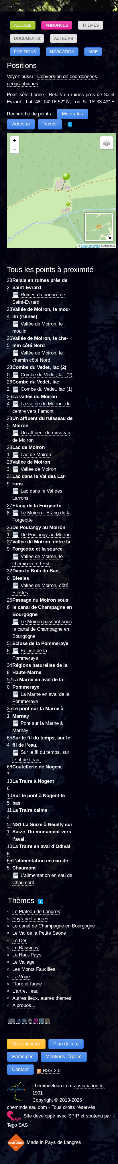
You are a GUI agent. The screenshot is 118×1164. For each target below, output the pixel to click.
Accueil (22, 25)
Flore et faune (27, 984)
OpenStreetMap (90, 246)
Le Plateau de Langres (36, 911)
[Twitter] (41, 1021)
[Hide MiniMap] (109, 237)
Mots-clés (72, 114)
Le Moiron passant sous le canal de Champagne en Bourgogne (42, 629)
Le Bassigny (25, 947)
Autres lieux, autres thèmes (41, 998)
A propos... (24, 1005)
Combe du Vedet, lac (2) (46, 374)
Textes (50, 124)
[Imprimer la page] (30, 1021)
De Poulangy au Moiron (45, 534)
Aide (93, 51)
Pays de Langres (30, 918)
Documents (27, 38)
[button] (61, 181)
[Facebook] (18, 1021)
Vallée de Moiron (38, 469)
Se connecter (26, 1044)
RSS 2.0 (50, 1070)
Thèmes (90, 25)
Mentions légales (64, 1056)
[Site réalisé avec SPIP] (14, 1116)
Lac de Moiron (36, 454)
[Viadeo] (47, 1021)
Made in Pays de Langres (53, 1142)
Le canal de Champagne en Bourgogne (53, 926)
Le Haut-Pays (27, 955)
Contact (20, 1069)
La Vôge (21, 976)
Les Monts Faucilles (33, 969)
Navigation (62, 51)
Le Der (19, 940)
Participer (22, 1056)
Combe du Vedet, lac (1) (46, 389)
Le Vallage (23, 962)
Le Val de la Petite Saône (39, 933)
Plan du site (65, 1044)
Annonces (57, 25)
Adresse (21, 124)
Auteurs (63, 38)
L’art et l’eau (25, 991)
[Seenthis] (36, 1021)
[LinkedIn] (24, 1021)
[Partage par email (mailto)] (11, 1021)
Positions (25, 51)
